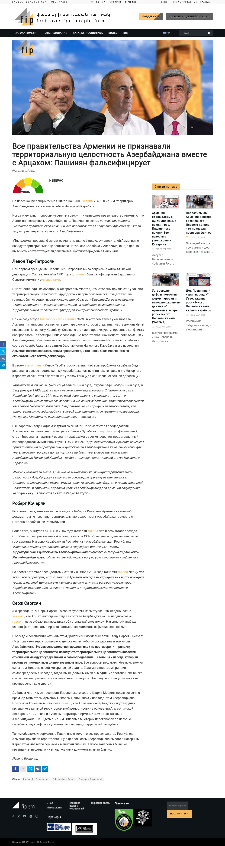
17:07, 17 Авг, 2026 (162, 249)
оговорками (51, 279)
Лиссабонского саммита (58, 319)
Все (125, 32)
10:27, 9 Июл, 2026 (162, 327)
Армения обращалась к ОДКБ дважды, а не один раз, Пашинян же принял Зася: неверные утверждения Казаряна (164, 228)
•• (112, 2)
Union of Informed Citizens (42, 842)
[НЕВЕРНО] (174, 206)
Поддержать (151, 16)
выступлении (34, 365)
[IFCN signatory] (124, 820)
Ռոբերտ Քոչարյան (91, 779)
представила (106, 431)
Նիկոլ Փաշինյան (64, 779)
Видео (113, 32)
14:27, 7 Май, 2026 (196, 315)
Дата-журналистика (88, 32)
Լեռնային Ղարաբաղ (36, 779)
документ (79, 274)
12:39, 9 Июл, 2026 (196, 237)
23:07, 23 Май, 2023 (25, 170)
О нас (50, 803)
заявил (87, 201)
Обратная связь (100, 803)
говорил (18, 621)
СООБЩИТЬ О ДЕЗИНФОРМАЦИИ (189, 16)
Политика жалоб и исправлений (76, 806)
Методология (54, 807)
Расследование (55, 32)
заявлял (18, 616)
